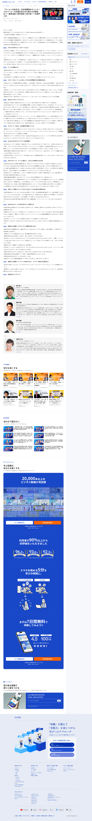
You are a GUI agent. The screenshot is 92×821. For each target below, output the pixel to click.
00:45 (5, 48)
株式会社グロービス (18, 794)
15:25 (5, 126)
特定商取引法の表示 (44, 815)
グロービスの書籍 (50, 768)
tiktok (34, 810)
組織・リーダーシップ (73, 64)
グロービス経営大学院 (73, 73)
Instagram (44, 810)
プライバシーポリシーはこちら (32, 706)
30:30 (5, 189)
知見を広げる (8, 5)
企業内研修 (33, 768)
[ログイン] (74, 1)
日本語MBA (17, 769)
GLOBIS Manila (33, 800)
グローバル (71, 68)
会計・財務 (71, 66)
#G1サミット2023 (18, 20)
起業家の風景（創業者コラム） (73, 87)
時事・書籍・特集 (73, 78)
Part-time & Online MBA (20, 781)
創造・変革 (71, 71)
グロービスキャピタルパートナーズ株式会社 (21, 798)
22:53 (5, 161)
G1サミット (23, 5)
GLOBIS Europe (34, 798)
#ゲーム (5, 20)
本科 (57, 744)
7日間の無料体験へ (47, 523)
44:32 (5, 226)
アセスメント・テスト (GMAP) (36, 772)
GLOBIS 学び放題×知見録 (19, 784)
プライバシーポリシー (26, 815)
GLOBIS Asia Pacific (34, 794)
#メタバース (11, 20)
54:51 (5, 261)
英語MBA (16, 775)
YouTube (25, 810)
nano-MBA (17, 777)
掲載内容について (52, 815)
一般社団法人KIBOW (51, 795)
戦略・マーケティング (73, 61)
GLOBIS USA (33, 803)
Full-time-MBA (18, 780)
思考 (70, 59)
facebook (61, 810)
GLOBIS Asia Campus (35, 795)
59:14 (5, 274)
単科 (56, 749)
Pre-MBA (17, 778)
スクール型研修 (33, 769)
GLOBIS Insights (50, 771)
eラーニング (33, 771)
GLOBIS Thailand (34, 801)
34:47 (5, 204)
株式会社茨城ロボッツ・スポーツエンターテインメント (54, 798)
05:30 (5, 80)
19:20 (5, 141)
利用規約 (20, 815)
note (70, 810)
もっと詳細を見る (19, 523)
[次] (62, 380)
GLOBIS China (33, 797)
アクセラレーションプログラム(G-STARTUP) (69, 770)
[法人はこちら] (88, 2)
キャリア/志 (72, 80)
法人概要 (16, 815)
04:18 (5, 67)
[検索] (71, 1)
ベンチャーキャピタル (67, 768)
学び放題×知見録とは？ (85, 53)
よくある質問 (37, 815)
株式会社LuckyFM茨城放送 (52, 800)
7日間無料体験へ (80, 2)
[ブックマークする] (17, 382)
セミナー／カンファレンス (15, 5)
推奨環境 (32, 815)
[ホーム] (3, 5)
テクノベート (72, 75)
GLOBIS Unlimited (18, 786)
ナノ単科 (55, 754)
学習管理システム (34, 774)
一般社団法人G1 (50, 794)
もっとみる (18, 298)
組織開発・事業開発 (34, 775)
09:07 (5, 100)
